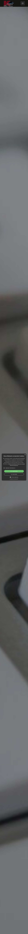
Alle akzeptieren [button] (13, 471)
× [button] (25, 454)
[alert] (14, 467)
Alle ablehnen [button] (14, 474)
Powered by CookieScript (14, 479)
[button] (14, 467)
